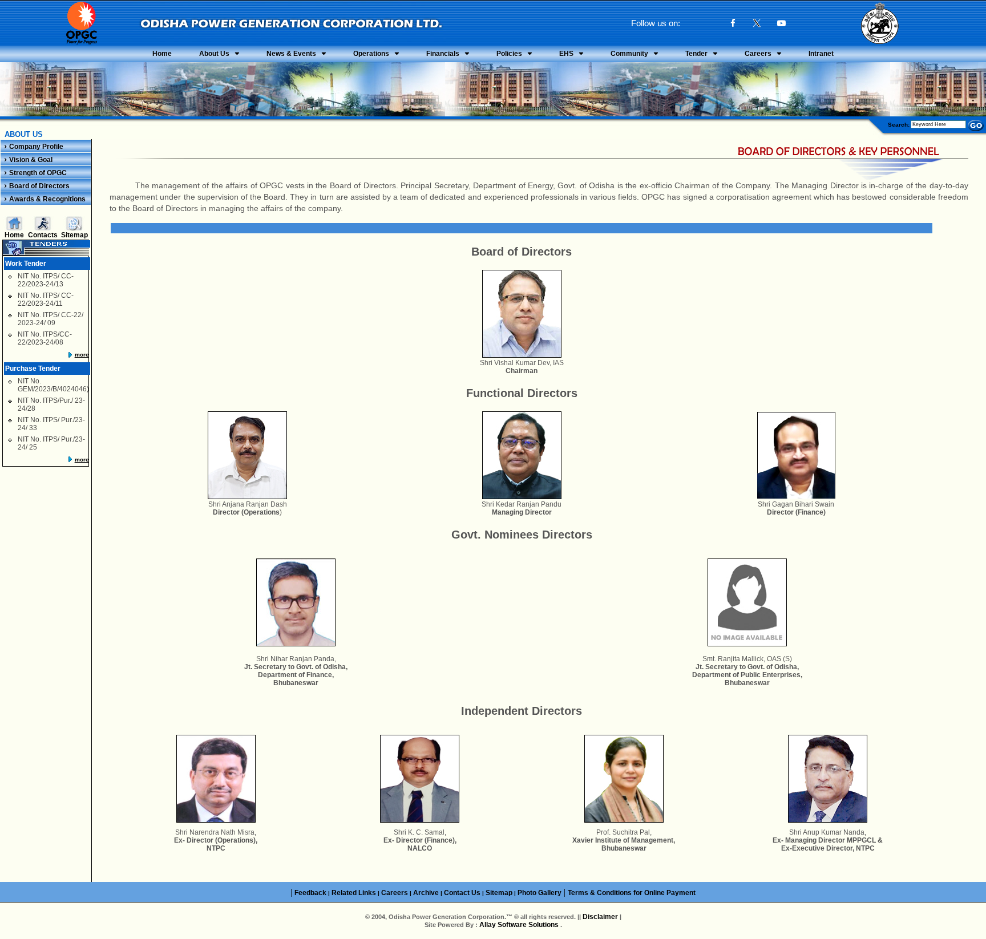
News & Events (291, 54)
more (82, 354)
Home (162, 54)
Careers (758, 54)
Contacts (43, 235)
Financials (442, 54)
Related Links (354, 893)
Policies (509, 54)
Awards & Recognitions (47, 199)
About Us (214, 54)
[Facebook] (733, 23)
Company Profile (36, 147)
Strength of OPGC (38, 173)
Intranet (821, 54)
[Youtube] (781, 23)
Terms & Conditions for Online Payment (632, 893)
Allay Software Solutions (519, 925)
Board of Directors (39, 186)
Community (629, 54)
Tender (696, 54)
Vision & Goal (30, 160)
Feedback (310, 893)
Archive (426, 893)
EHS (566, 54)
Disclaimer (600, 917)
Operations (371, 54)
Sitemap (74, 235)
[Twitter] (757, 24)
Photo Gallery (539, 893)
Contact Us (462, 893)
